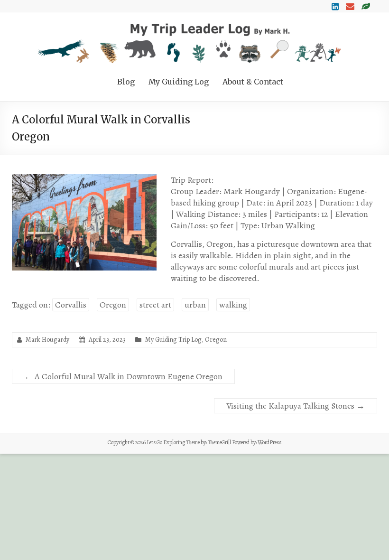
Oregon (113, 304)
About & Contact (252, 81)
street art (155, 304)
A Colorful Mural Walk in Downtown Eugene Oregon (123, 376)
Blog (126, 81)
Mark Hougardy (47, 339)
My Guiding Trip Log (173, 339)
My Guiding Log (178, 81)
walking (233, 304)
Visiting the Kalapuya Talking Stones (295, 405)
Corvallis (70, 304)
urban (195, 304)
